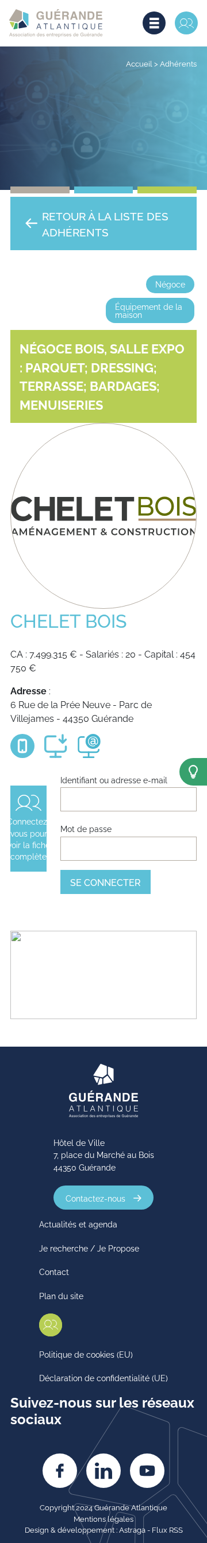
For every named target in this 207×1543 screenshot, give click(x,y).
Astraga (132, 1529)
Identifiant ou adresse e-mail (113, 779)
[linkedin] (103, 1470)
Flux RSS (167, 1529)
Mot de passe (86, 828)
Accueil (139, 63)
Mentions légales (103, 1518)
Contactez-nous (95, 1197)
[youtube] (147, 1470)
